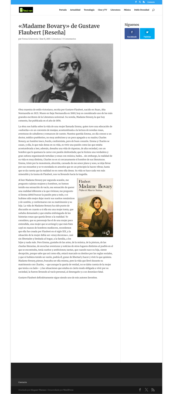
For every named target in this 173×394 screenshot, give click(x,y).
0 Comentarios (69, 39)
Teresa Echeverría (30, 39)
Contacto (151, 2)
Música (127, 10)
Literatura (115, 10)
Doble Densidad (141, 10)
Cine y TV (102, 10)
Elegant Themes (38, 390)
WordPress (68, 390)
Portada (63, 10)
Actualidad (75, 10)
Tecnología (89, 10)
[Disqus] (65, 313)
